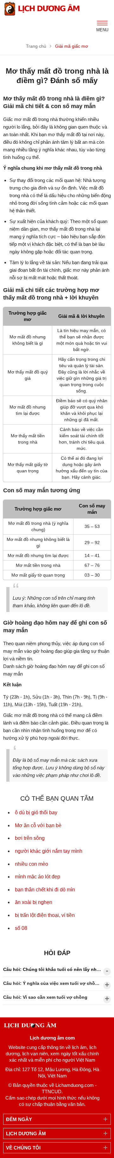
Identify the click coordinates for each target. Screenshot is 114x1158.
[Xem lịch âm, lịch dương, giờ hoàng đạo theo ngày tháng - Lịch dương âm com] (42, 8)
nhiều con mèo (31, 864)
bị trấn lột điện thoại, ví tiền (45, 915)
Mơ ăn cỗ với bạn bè (38, 825)
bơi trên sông (30, 838)
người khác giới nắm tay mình (48, 851)
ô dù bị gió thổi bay (36, 812)
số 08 (21, 928)
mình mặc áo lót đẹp (37, 876)
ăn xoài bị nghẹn (33, 902)
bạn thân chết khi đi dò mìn (45, 889)
